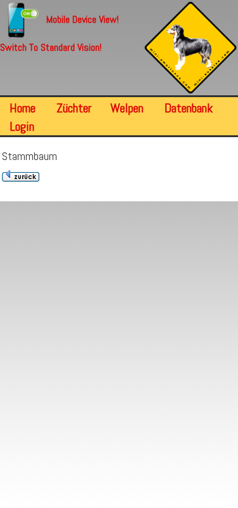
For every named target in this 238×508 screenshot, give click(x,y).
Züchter (73, 108)
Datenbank (188, 108)
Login (22, 126)
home (23, 108)
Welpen (126, 108)
